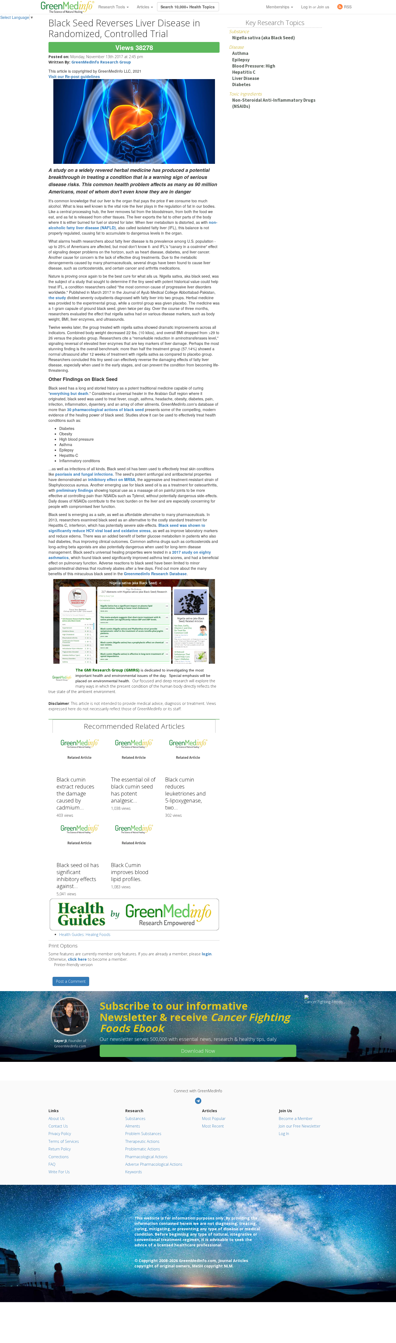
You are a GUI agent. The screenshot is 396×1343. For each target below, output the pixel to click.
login (206, 953)
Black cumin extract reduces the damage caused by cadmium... (75, 793)
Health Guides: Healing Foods (84, 934)
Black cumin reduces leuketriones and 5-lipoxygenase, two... (185, 793)
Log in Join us (315, 6)
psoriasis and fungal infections (84, 474)
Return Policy (59, 1148)
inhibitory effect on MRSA (111, 479)
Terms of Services (63, 1141)
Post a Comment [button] (71, 981)
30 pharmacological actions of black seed (106, 409)
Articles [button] (143, 6)
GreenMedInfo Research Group (101, 62)
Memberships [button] (278, 6)
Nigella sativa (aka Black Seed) (263, 38)
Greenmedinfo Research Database (155, 573)
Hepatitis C (243, 72)
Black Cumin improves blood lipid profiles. (129, 872)
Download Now (198, 1051)
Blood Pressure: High (253, 66)
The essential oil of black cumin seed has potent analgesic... (133, 790)
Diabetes (241, 84)
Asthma (240, 53)
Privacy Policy (59, 1133)
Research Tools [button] (112, 6)
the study (57, 297)
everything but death (69, 393)
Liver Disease (245, 78)
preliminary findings (74, 490)
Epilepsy (241, 60)
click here (77, 959)
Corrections (58, 1156)
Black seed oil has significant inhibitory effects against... (78, 875)
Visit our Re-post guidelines (74, 76)
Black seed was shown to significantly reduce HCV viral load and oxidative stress (126, 527)
